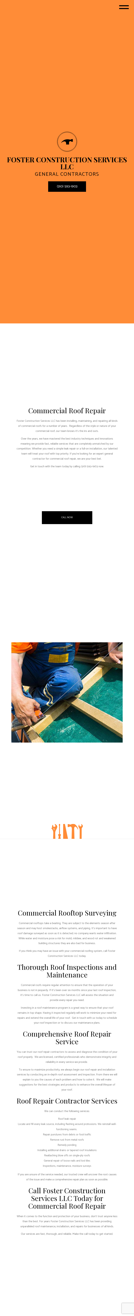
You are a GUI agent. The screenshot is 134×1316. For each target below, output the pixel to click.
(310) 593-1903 (67, 186)
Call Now (67, 518)
